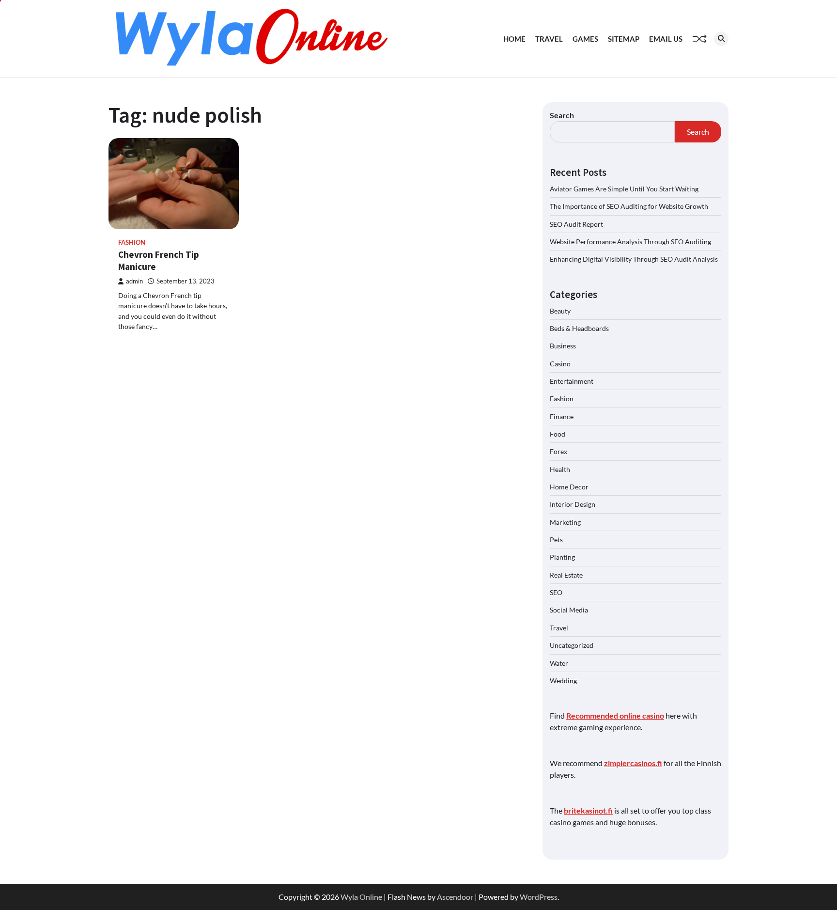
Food (557, 434)
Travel (549, 38)
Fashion (131, 242)
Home (514, 38)
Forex (558, 451)
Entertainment (571, 381)
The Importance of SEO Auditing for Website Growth (629, 206)
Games (585, 38)
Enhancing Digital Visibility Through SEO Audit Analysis (634, 259)
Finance (562, 416)
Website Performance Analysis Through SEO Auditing (630, 241)
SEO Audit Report (576, 224)
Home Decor (569, 487)
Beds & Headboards (579, 328)
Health (560, 469)
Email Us (665, 38)
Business (563, 346)
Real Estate (566, 575)
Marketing (565, 522)
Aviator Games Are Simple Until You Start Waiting (624, 189)
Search (562, 115)
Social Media (569, 610)
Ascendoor (455, 896)
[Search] (721, 38)
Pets (556, 539)
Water (559, 663)
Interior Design (572, 504)
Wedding (563, 680)
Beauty (560, 311)
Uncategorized (571, 645)
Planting (562, 557)
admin (134, 281)
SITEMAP (623, 38)
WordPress (539, 896)
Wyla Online (361, 896)
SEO (556, 592)
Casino (560, 364)
